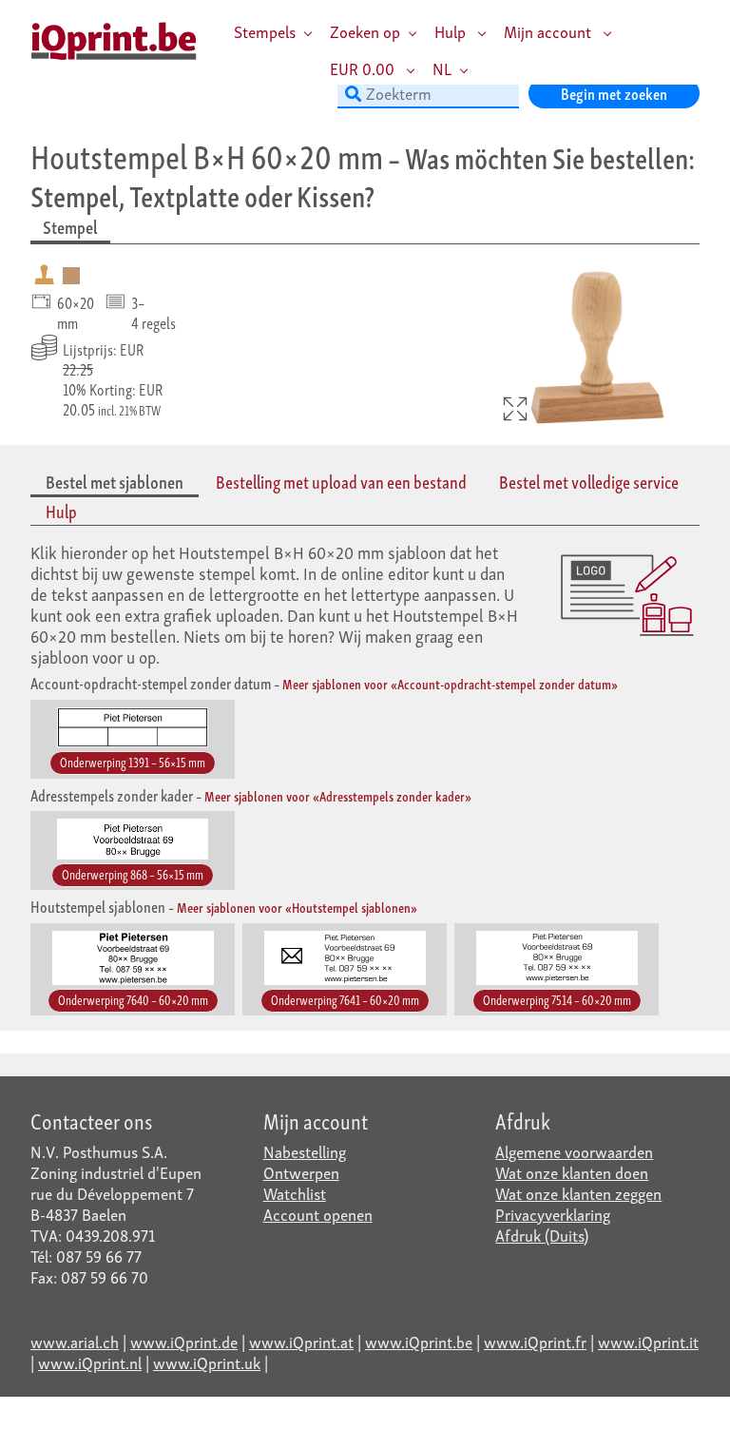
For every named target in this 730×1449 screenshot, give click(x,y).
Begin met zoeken (614, 93)
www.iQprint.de (184, 1341)
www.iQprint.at (301, 1341)
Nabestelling (304, 1151)
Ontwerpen (301, 1172)
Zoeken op (365, 31)
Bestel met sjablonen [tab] (114, 481)
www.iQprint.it (648, 1341)
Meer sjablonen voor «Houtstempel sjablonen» (297, 907)
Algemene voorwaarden (574, 1151)
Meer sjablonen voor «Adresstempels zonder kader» (337, 795)
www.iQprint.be (418, 1341)
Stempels (265, 31)
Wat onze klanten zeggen (578, 1193)
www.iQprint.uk (206, 1362)
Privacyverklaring (552, 1214)
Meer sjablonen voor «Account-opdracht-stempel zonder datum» (450, 683)
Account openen (318, 1214)
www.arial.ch (74, 1341)
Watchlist (294, 1193)
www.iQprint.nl (90, 1362)
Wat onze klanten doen (571, 1172)
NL (441, 68)
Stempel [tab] (70, 227)
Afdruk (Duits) (541, 1234)
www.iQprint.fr (535, 1341)
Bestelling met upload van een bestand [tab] (341, 481)
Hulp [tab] (61, 511)
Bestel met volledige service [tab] (589, 481)
